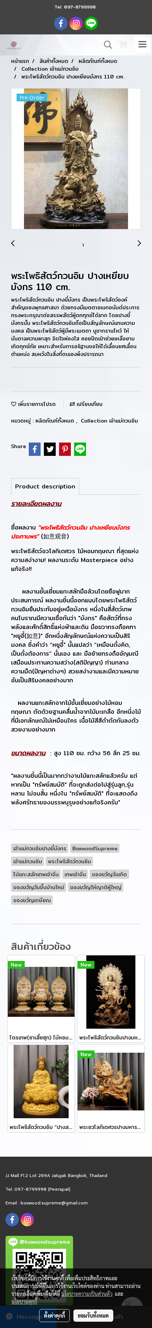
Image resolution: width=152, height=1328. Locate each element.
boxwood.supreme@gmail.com (54, 1203)
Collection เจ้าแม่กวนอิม (109, 421)
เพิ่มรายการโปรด (36, 404)
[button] (105, 45)
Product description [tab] (45, 486)
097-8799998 (80, 6)
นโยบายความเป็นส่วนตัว (87, 1293)
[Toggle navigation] (142, 45)
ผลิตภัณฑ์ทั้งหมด (55, 421)
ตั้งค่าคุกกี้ (54, 1315)
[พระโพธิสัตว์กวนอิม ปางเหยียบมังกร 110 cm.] (76, 159)
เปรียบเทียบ (89, 404)
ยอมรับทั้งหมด (93, 1315)
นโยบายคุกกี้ (24, 1301)
